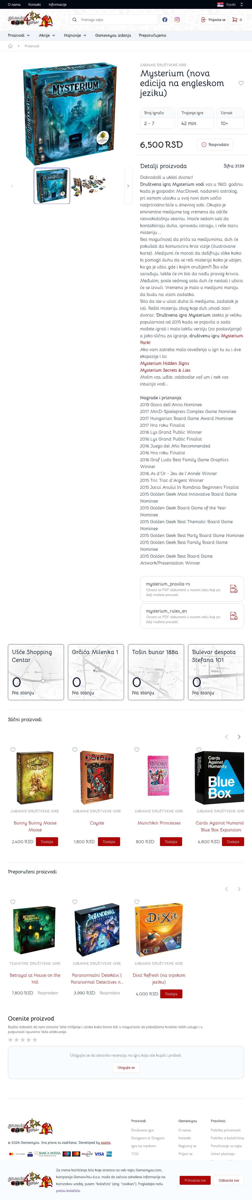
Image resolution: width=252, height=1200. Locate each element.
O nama (14, 4)
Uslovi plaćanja (223, 1154)
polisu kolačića (68, 1190)
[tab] (52, 186)
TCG (134, 1154)
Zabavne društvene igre (163, 65)
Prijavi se (185, 1154)
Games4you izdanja (113, 35)
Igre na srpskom (143, 1146)
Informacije (57, 4)
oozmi (105, 1142)
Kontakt (34, 4)
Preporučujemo (152, 35)
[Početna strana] (10, 46)
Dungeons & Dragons (148, 1138)
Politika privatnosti (226, 1130)
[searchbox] (113, 20)
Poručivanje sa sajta (226, 1146)
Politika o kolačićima (227, 1138)
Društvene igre (142, 1130)
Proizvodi (32, 46)
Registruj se (187, 1146)
